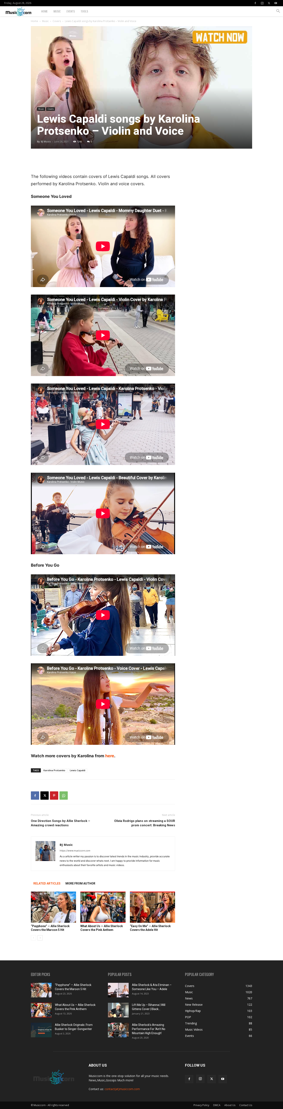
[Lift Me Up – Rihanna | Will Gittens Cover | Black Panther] (118, 1010)
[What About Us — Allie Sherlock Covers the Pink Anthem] (103, 907)
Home (44, 11)
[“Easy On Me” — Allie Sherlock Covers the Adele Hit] (152, 907)
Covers (57, 21)
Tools (84, 11)
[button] (278, 12)
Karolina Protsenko (54, 770)
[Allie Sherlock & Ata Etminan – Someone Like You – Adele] (118, 990)
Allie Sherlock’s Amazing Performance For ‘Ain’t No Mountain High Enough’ (148, 1029)
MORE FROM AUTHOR (80, 883)
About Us (229, 1105)
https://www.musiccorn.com (75, 850)
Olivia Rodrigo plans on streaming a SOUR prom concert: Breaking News (144, 823)
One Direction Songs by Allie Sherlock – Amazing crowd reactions (60, 823)
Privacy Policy (201, 1105)
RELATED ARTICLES (46, 883)
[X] (269, 3)
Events (71, 11)
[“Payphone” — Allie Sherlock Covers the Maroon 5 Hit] (53, 907)
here (109, 755)
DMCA (216, 1105)
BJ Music (46, 141)
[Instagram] (262, 3)
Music (57, 11)
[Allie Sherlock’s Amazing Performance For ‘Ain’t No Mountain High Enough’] (118, 1030)
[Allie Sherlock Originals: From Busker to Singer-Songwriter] (41, 1030)
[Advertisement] (102, 162)
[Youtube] (276, 3)
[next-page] (40, 937)
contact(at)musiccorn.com (122, 1089)
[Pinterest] (54, 795)
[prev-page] (33, 937)
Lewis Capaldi (77, 770)
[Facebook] (255, 3)
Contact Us (245, 1105)
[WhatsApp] (63, 795)
